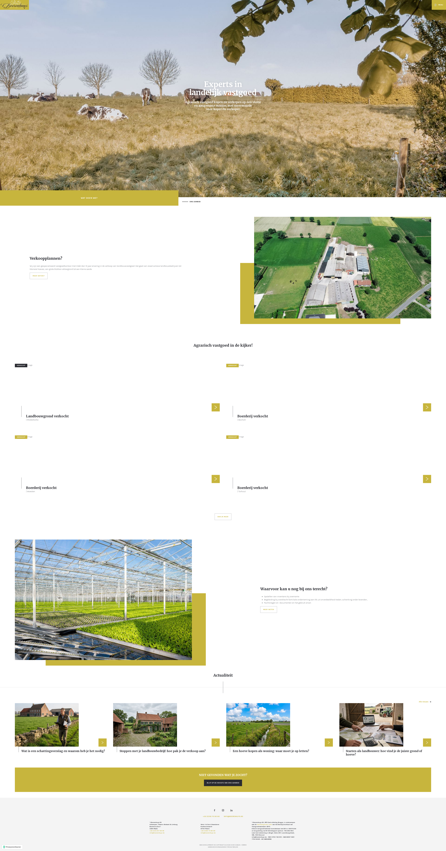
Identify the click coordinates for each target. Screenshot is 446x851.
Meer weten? (39, 276)
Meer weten (268, 609)
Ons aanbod (195, 202)
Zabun (237, 845)
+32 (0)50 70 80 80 (211, 816)
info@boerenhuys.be (233, 816)
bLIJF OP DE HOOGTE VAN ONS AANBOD (223, 783)
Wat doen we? (89, 198)
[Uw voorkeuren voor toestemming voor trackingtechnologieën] (12, 847)
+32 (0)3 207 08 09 (157, 831)
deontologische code (264, 824)
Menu (440, 5)
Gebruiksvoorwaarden (217, 847)
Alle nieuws (424, 702)
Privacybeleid (232, 847)
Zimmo (244, 845)
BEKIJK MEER (223, 517)
